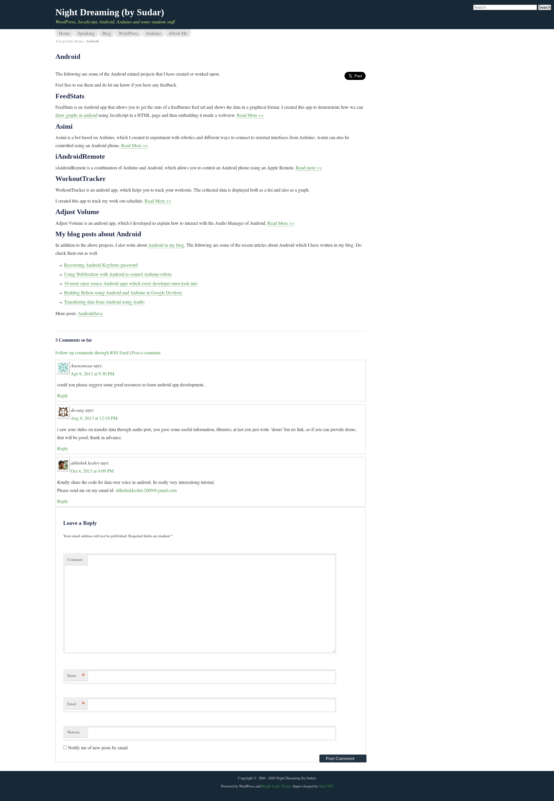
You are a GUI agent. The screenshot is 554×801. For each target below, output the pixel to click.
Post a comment (146, 352)
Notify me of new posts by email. (98, 747)
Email (76, 703)
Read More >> (250, 115)
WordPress (128, 33)
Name (76, 675)
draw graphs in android (76, 115)
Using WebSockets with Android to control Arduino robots (118, 274)
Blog (106, 33)
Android (67, 56)
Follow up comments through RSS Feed (91, 352)
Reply (62, 395)
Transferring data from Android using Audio (104, 302)
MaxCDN (326, 786)
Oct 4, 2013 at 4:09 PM (92, 471)
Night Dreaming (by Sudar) (109, 12)
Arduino (153, 33)
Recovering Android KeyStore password (101, 265)
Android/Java (90, 313)
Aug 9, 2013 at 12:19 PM (94, 418)
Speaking (86, 33)
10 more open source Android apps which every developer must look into (130, 283)
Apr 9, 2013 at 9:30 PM (92, 373)
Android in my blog (166, 245)
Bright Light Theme (276, 786)
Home (64, 33)
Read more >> (309, 167)
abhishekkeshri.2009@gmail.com (146, 490)
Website (73, 732)
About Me (178, 33)
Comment (75, 559)
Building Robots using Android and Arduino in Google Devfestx (123, 292)
